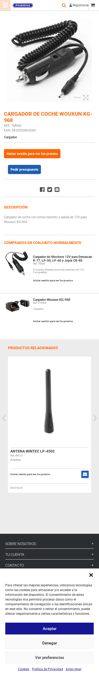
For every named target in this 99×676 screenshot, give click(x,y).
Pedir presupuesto (24, 169)
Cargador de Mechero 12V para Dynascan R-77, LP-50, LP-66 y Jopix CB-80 (62, 258)
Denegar (49, 643)
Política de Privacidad (47, 669)
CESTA (93, 5)
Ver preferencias (49, 657)
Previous (4, 418)
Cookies (23, 669)
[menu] (5, 5)
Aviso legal (73, 669)
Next (95, 418)
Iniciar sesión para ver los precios (32, 154)
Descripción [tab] (16, 207)
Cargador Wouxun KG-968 (51, 300)
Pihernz (23, 5)
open (64, 5)
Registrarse (80, 5)
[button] (91, 575)
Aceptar (49, 628)
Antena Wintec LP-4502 (32, 451)
